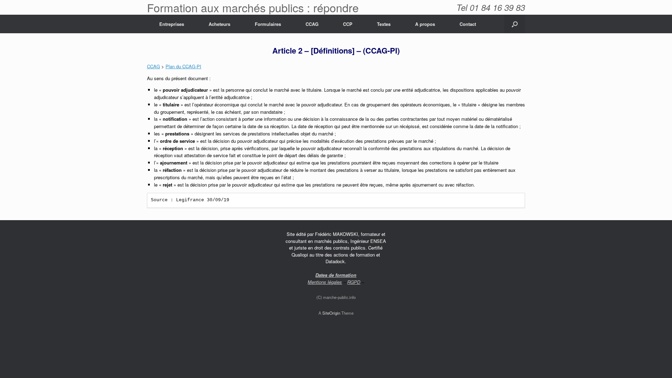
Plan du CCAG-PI (183, 66)
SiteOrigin (331, 313)
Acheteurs (219, 24)
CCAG (312, 24)
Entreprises (171, 24)
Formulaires (268, 24)
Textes (384, 24)
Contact (468, 24)
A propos (425, 24)
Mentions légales (325, 282)
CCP (347, 24)
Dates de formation (335, 275)
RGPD (353, 282)
